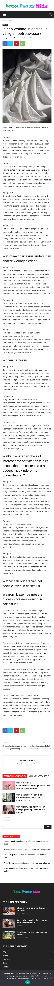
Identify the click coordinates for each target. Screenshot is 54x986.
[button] (4, 14)
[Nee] (51, 978)
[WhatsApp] (22, 43)
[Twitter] (10, 43)
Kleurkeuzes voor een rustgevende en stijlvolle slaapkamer (27, 850)
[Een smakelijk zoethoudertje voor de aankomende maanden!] (9, 923)
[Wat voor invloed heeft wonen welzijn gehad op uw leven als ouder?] (9, 809)
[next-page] (8, 819)
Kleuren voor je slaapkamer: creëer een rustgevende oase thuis (26, 842)
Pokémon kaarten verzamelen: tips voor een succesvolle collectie (26, 869)
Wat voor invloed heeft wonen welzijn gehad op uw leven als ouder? (30, 810)
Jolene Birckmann (13, 38)
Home (5, 21)
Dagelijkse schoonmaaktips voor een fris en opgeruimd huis (27, 863)
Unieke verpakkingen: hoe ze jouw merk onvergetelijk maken (25, 856)
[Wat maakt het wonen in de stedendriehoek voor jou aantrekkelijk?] (9, 797)
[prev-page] (4, 819)
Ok (27, 982)
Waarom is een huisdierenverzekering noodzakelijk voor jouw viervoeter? (33, 785)
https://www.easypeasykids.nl (27, 764)
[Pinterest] (16, 43)
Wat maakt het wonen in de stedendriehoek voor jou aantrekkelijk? (29, 798)
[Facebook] (5, 43)
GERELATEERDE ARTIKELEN (15, 776)
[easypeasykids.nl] (27, 5)
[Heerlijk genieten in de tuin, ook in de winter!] (9, 935)
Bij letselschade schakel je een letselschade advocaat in (39, 747)
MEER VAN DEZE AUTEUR (39, 776)
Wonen (11, 21)
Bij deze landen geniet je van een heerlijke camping (14, 747)
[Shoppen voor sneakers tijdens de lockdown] (9, 911)
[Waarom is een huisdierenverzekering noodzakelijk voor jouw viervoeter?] (9, 785)
